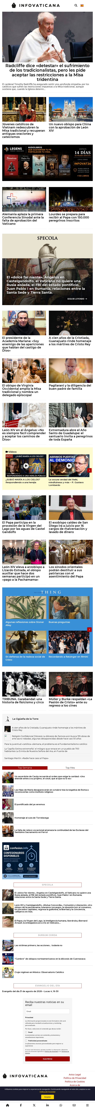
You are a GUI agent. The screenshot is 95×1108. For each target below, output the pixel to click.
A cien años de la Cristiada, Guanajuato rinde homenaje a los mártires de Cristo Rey (70, 341)
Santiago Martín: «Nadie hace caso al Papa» (26, 758)
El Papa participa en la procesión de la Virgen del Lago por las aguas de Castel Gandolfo (23, 527)
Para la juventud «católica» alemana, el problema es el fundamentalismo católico (45, 744)
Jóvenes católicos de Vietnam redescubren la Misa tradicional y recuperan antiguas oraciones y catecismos (23, 130)
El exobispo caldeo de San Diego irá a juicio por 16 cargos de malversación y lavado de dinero (68, 527)
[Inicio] (7, 1105)
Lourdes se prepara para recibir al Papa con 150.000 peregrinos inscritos (69, 217)
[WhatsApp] (61, 1105)
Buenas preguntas (59, 622)
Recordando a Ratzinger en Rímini (68, 656)
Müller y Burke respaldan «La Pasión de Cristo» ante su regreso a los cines (70, 702)
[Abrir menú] (87, 1105)
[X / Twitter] (34, 1105)
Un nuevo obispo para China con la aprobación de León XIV (70, 127)
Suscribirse (47, 1059)
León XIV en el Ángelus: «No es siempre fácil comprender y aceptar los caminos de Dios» (24, 434)
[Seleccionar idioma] (82, 6)
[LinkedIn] (47, 1105)
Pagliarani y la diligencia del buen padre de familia (70, 387)
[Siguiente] (89, 470)
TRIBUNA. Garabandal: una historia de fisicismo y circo (23, 700)
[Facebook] (21, 1105)
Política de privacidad (51, 1051)
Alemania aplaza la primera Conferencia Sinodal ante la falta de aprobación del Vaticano (23, 218)
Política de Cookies (75, 1081)
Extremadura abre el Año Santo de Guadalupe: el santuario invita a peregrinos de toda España (71, 434)
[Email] (74, 1105)
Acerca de (75, 1085)
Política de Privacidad (75, 1078)
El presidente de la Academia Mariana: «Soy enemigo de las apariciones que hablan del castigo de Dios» (23, 344)
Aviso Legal (75, 1074)
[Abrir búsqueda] (76, 5)
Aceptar (47, 1097)
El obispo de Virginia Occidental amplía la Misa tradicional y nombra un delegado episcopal (21, 390)
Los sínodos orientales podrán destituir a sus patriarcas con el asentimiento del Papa (66, 571)
